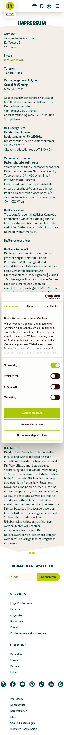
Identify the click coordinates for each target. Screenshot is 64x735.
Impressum (16, 698)
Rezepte (15, 609)
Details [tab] (31, 306)
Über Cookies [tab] (52, 306)
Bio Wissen (16, 621)
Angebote (16, 615)
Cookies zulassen (32, 412)
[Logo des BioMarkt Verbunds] (9, 6)
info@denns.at (13, 60)
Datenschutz (17, 704)
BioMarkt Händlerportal (24, 729)
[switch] (55, 376)
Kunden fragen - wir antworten (28, 633)
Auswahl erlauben (32, 424)
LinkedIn (14, 672)
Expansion (16, 654)
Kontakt (15, 627)
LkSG (13, 717)
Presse (14, 660)
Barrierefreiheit (18, 710)
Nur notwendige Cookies (32, 435)
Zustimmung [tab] (11, 306)
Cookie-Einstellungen (22, 723)
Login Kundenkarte (21, 603)
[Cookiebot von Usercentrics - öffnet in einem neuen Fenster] (45, 296)
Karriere (14, 666)
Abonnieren (48, 577)
